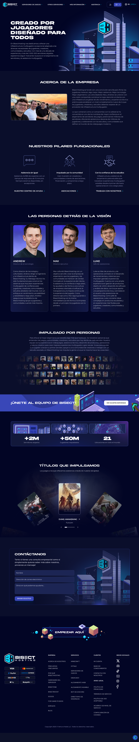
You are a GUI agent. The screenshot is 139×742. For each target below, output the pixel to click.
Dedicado (75, 678)
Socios (51, 696)
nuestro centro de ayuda (28, 191)
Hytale (74, 666)
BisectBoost (53, 692)
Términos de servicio (103, 694)
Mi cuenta (98, 661)
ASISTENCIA (95, 4)
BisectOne (52, 687)
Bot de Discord (77, 692)
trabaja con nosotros (108, 191)
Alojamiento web (78, 682)
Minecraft (75, 661)
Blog (50, 711)
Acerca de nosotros (57, 661)
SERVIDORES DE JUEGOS (31, 4)
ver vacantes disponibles (116, 403)
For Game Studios (55, 701)
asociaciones (68, 191)
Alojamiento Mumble (80, 687)
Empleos (51, 706)
